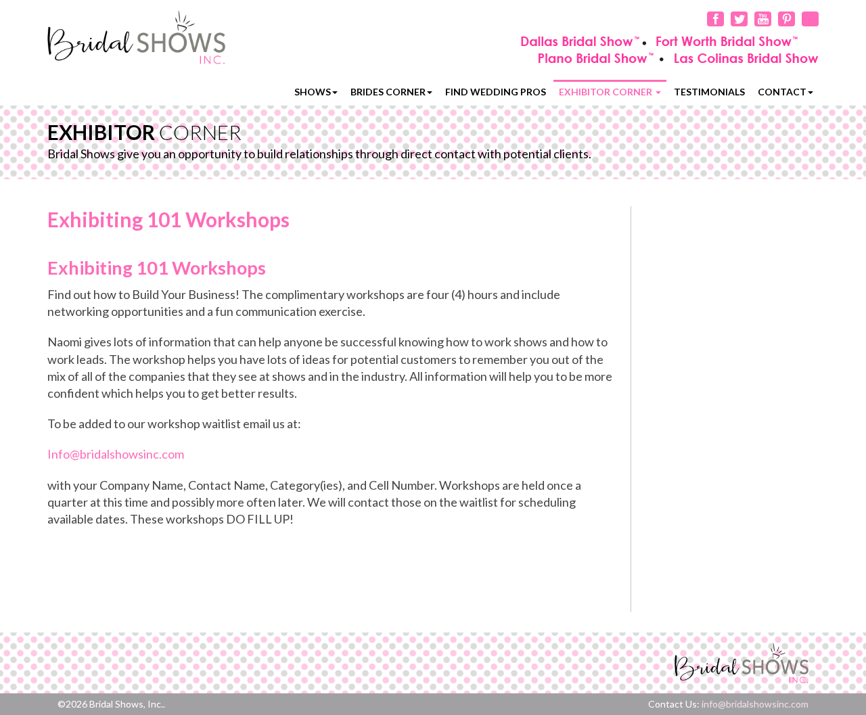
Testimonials (709, 91)
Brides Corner (388, 91)
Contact (782, 91)
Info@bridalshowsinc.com (115, 453)
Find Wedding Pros (495, 91)
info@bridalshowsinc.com (755, 704)
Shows (312, 91)
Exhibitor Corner (606, 91)
